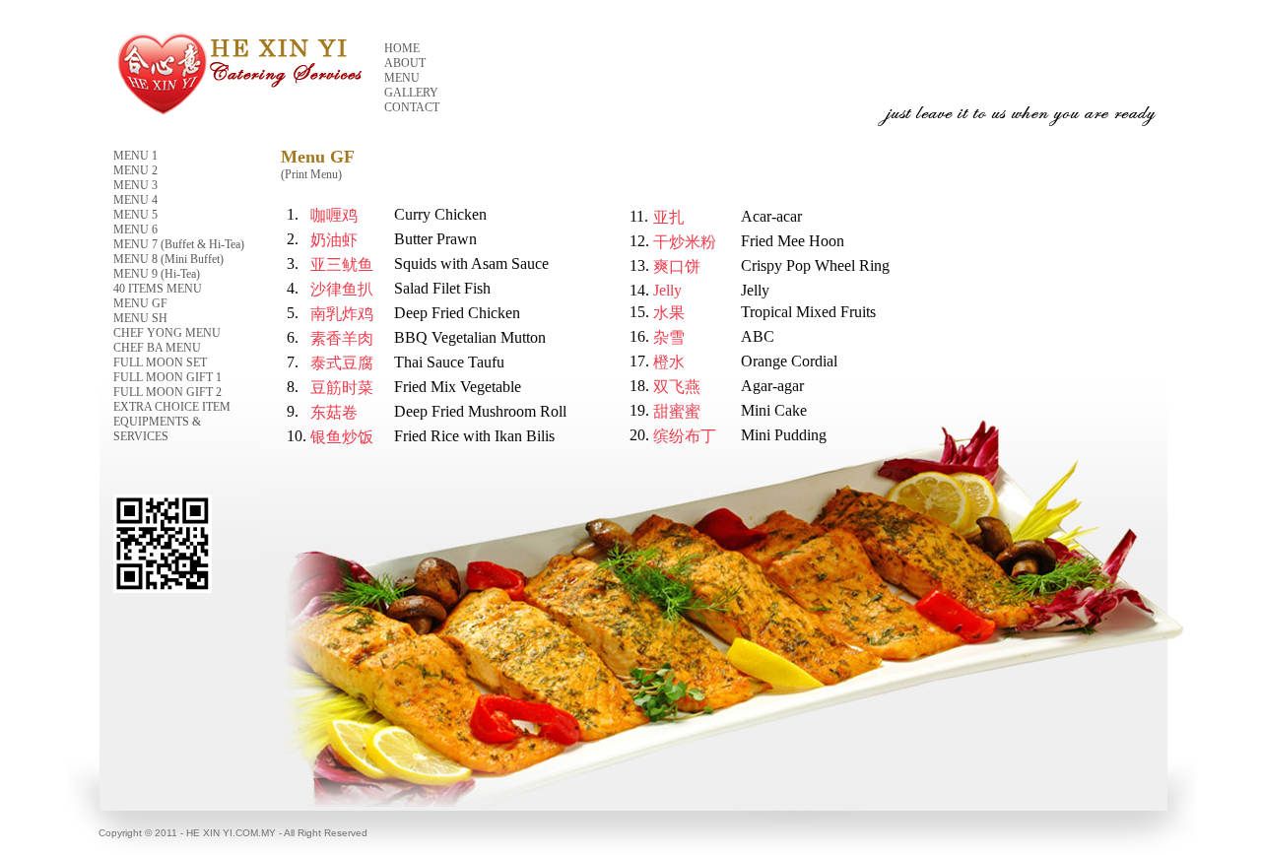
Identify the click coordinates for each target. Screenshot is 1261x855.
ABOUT (405, 63)
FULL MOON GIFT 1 (167, 377)
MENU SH (140, 318)
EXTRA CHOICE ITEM (172, 407)
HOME (402, 48)
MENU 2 (135, 170)
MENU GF (140, 303)
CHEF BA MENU (157, 348)
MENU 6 (135, 229)
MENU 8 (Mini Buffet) (168, 259)
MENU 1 (135, 156)
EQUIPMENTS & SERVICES (157, 429)
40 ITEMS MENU (157, 289)
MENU (402, 78)
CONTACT (411, 107)
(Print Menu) (311, 174)
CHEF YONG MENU (167, 333)
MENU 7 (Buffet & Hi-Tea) (178, 244)
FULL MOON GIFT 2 (167, 392)
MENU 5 (135, 215)
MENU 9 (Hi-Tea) (156, 274)
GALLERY (411, 92)
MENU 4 (135, 200)
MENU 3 (135, 185)
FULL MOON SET (160, 362)
